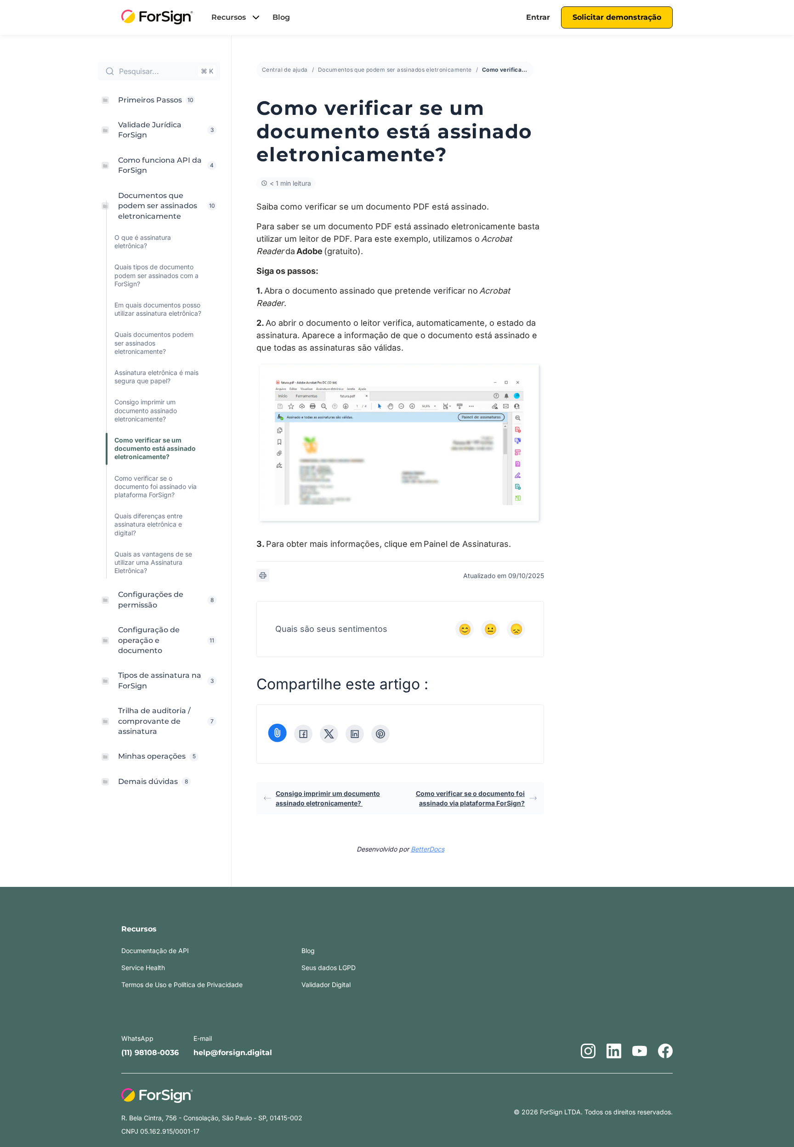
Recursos (228, 17)
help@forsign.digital (232, 1052)
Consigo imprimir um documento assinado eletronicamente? (328, 798)
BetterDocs (427, 849)
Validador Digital (326, 984)
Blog (281, 17)
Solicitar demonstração (617, 17)
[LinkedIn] (355, 734)
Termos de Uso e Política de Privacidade (182, 984)
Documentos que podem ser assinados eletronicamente (395, 69)
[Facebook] (303, 734)
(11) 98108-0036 (150, 1052)
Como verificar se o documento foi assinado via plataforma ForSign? (470, 798)
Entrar (538, 17)
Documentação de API (155, 950)
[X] (329, 734)
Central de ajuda (285, 69)
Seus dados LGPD (328, 967)
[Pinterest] (380, 734)
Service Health (143, 967)
